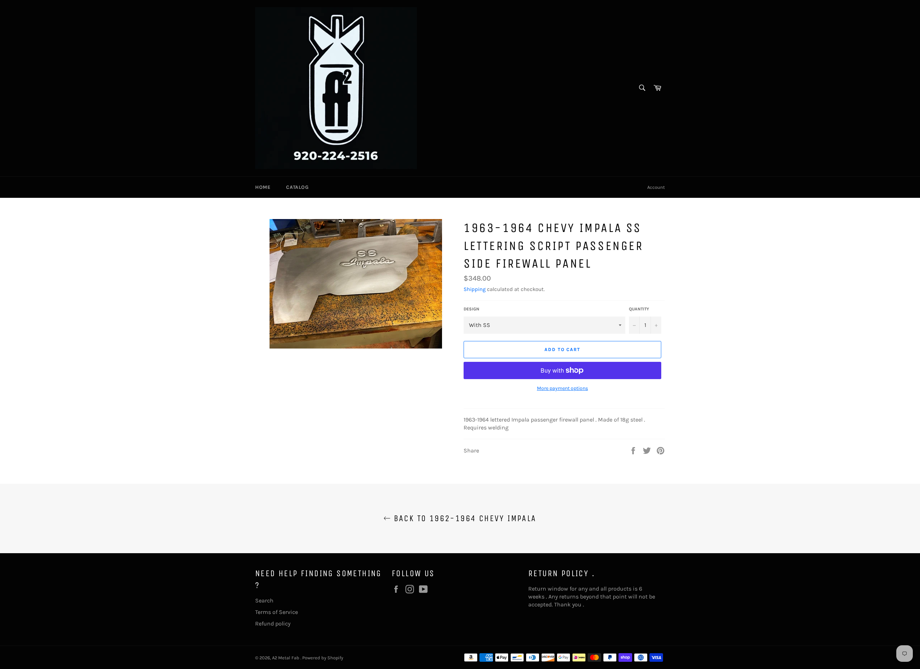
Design (471, 308)
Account (656, 187)
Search (264, 600)
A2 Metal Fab (286, 657)
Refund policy (272, 623)
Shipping (475, 289)
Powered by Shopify (322, 657)
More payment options (562, 388)
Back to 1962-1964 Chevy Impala (463, 518)
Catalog (297, 187)
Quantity (639, 308)
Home (262, 187)
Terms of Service (276, 612)
